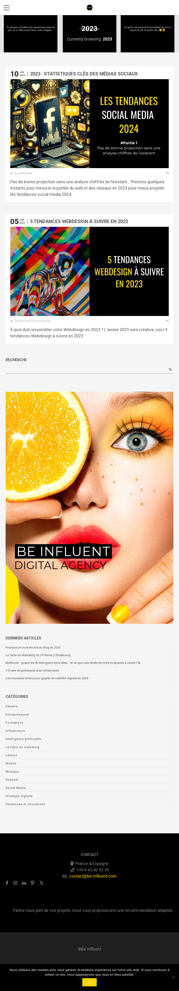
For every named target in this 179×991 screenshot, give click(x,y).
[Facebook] (8, 883)
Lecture (11, 755)
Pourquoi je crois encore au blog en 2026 (33, 647)
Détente (12, 706)
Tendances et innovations (32, 321)
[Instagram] (15, 883)
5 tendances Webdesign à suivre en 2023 (79, 221)
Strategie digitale (19, 796)
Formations (14, 722)
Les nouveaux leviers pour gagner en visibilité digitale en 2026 (47, 678)
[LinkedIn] (24, 883)
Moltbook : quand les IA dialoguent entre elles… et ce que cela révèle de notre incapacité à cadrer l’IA (73, 663)
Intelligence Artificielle (23, 739)
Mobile (11, 763)
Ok (89, 982)
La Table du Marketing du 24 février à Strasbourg (39, 655)
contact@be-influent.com (93, 876)
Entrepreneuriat (17, 714)
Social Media (23, 173)
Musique (12, 771)
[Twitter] (41, 883)
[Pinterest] (32, 883)
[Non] (173, 977)
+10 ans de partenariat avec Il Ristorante (32, 670)
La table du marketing (23, 747)
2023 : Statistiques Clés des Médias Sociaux (84, 74)
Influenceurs (15, 731)
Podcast (12, 779)
